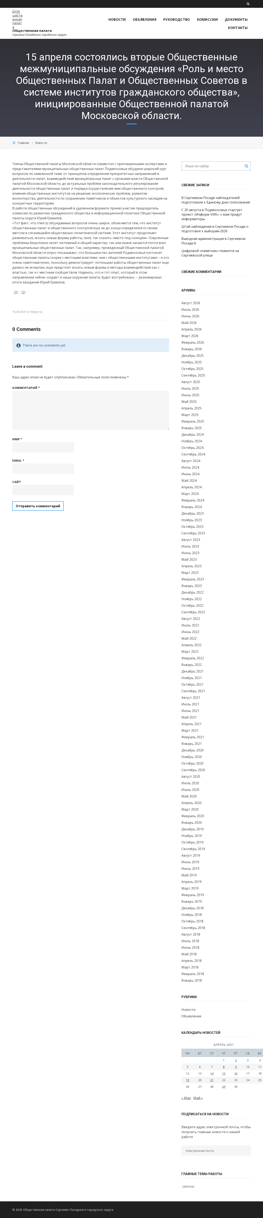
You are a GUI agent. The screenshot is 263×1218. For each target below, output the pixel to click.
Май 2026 (189, 322)
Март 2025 (189, 415)
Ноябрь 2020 (191, 757)
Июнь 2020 (190, 789)
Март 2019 (189, 888)
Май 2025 (189, 401)
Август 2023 (190, 539)
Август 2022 (190, 618)
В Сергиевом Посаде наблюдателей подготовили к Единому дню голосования (215, 200)
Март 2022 (189, 651)
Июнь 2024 (190, 474)
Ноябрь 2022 (191, 599)
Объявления (191, 1016)
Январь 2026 (191, 349)
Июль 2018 (190, 941)
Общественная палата (32, 30)
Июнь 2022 (190, 632)
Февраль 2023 (192, 579)
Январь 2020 (191, 822)
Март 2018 (189, 967)
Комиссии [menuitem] (207, 19)
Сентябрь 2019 (193, 849)
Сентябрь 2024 (193, 454)
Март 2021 (189, 730)
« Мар (186, 1098)
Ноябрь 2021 (191, 678)
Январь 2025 (191, 428)
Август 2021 (190, 697)
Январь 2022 (191, 664)
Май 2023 (189, 559)
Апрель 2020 (191, 803)
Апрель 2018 (191, 960)
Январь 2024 (191, 507)
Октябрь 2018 (192, 921)
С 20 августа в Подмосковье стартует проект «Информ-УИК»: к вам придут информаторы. (211, 214)
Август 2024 (190, 461)
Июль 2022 (190, 625)
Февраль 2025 (192, 421)
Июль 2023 (190, 546)
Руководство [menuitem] (176, 19)
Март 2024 (189, 493)
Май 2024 (189, 480)
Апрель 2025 (191, 408)
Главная (23, 143)
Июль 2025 (190, 388)
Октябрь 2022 (192, 605)
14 (211, 1073)
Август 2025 (190, 382)
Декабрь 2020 (192, 750)
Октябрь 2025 (192, 368)
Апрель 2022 (191, 645)
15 (223, 1073)
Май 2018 (189, 954)
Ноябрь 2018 (191, 914)
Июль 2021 (190, 704)
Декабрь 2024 (192, 434)
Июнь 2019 (190, 868)
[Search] (246, 166)
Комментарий (26, 388)
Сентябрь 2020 (193, 770)
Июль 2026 (190, 309)
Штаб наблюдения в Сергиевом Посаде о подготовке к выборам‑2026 (214, 228)
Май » (198, 1098)
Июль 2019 (190, 862)
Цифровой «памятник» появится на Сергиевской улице (210, 253)
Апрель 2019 (191, 881)
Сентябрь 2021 (193, 691)
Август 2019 (190, 855)
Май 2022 (189, 638)
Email (18, 460)
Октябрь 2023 (192, 526)
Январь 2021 (191, 743)
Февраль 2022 (192, 658)
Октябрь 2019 (192, 842)
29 (223, 1087)
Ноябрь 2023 (191, 520)
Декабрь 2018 (192, 908)
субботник (188, 1186)
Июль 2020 (190, 783)
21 (211, 1080)
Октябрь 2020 (192, 763)
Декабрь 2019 (192, 829)
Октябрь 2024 (192, 447)
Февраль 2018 (192, 974)
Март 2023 (189, 572)
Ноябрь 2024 (191, 441)
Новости (41, 143)
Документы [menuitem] (236, 19)
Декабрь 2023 (192, 513)
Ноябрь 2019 (191, 835)
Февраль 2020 (192, 816)
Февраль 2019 (192, 895)
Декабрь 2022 (192, 592)
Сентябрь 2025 (193, 375)
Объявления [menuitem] (144, 19)
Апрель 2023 (191, 566)
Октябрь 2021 (192, 684)
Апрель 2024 (191, 487)
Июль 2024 (190, 467)
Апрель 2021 (191, 724)
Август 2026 (190, 303)
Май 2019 (189, 875)
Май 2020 (189, 796)
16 (236, 1073)
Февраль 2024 (192, 500)
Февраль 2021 (192, 737)
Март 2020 (189, 809)
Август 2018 (190, 934)
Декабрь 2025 (192, 355)
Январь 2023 (191, 586)
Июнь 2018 (190, 947)
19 (187, 1080)
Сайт (16, 482)
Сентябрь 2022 (193, 612)
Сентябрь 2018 (193, 928)
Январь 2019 (191, 901)
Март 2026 (189, 336)
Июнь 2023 (190, 553)
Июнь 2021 (190, 710)
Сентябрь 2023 (193, 533)
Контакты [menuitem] (238, 27)
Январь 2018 (191, 980)
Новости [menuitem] (117, 19)
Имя (17, 439)
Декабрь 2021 (192, 671)
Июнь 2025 (190, 395)
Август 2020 (190, 776)
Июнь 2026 (190, 316)
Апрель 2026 (191, 329)
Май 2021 (189, 717)
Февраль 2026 (192, 342)
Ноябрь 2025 (191, 362)
